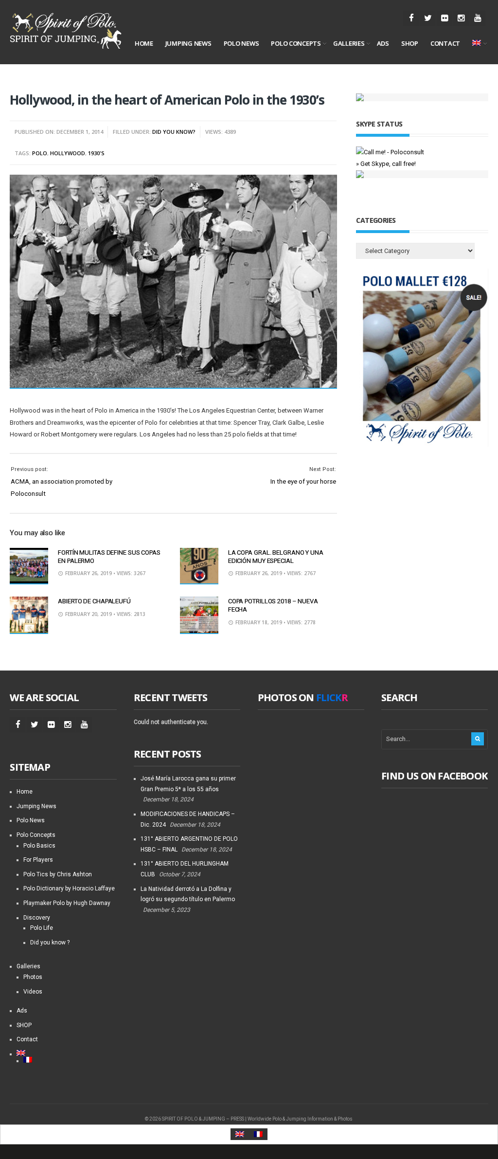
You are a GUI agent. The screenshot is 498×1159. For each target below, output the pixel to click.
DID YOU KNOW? (174, 131)
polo (39, 153)
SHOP (409, 43)
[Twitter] (428, 18)
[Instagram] (461, 18)
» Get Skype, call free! (386, 163)
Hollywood (67, 153)
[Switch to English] (240, 1134)
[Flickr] (444, 18)
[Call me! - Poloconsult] (390, 152)
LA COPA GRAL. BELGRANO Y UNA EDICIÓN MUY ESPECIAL (275, 556)
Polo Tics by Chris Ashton (57, 874)
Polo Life (41, 927)
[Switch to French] (69, 1060)
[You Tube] (477, 18)
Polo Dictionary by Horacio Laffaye (69, 888)
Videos (32, 991)
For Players (38, 859)
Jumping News (188, 43)
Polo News (241, 43)
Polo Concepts (296, 43)
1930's (96, 153)
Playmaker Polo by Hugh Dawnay (66, 903)
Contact (445, 43)
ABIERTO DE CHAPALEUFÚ (94, 601)
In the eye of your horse (303, 481)
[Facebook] (411, 18)
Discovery (36, 917)
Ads (383, 43)
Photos (32, 977)
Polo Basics (39, 845)
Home (144, 43)
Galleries (349, 43)
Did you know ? (50, 942)
